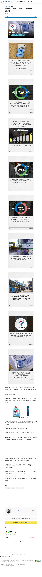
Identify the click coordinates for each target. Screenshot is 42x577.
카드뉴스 (12, 6)
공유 (35, 16)
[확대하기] (21, 21)
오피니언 (32, 1)
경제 (9, 1)
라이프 (6, 6)
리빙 (9, 6)
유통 (28, 1)
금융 (12, 1)
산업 (17, 1)
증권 (14, 1)
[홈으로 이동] (4, 2)
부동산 (25, 1)
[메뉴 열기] (36, 2)
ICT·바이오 (21, 1)
